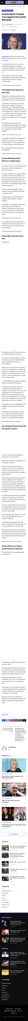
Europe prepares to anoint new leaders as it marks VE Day (17, 878)
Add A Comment (14, 834)
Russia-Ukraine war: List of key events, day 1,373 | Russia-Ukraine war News (17, 855)
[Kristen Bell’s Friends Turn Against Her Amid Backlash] (14, 41)
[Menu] (2, 2)
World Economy (5, 904)
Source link (5, 714)
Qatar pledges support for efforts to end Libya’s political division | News (18, 954)
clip (8, 499)
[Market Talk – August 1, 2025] (5, 864)
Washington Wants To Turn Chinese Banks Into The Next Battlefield (18, 963)
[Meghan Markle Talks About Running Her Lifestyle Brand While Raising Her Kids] (5, 940)
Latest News (5, 893)
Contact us (14, 1013)
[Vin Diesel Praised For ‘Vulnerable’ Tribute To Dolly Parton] (14, 814)
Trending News (5, 902)
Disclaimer (18, 1008)
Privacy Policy (10, 1008)
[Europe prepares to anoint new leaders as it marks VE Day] (5, 878)
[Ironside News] (14, 2)
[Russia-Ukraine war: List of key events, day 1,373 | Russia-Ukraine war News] (5, 855)
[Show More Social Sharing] (17, 30)
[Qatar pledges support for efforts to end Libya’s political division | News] (5, 954)
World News (5, 907)
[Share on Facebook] (8, 30)
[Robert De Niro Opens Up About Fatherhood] (14, 789)
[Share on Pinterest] (12, 30)
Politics (3, 897)
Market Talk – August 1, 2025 (17, 862)
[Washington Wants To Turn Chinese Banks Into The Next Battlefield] (5, 963)
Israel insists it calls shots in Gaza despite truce (7, 730)
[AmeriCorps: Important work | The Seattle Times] (5, 932)
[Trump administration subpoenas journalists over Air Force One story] (5, 923)
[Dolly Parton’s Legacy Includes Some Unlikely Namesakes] (14, 765)
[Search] (26, 2)
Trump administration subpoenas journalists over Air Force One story (17, 923)
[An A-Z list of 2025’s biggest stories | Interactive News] (5, 848)
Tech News (4, 900)
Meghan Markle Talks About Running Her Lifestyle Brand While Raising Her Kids (17, 939)
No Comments (6, 26)
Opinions (4, 895)
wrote (9, 107)
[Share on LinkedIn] (15, 30)
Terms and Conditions (10, 1011)
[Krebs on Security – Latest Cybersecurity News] (5, 972)
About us (20, 1011)
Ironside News (9, 24)
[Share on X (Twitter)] (10, 30)
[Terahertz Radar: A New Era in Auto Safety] (5, 871)
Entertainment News (7, 10)
